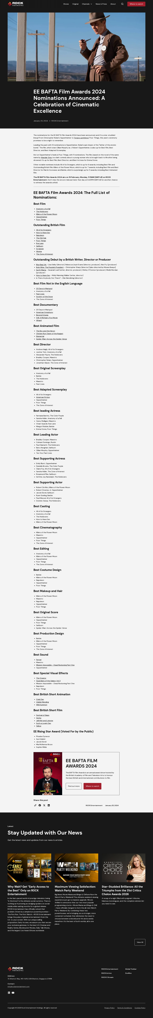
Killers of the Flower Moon (46, 214)
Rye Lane (39, 243)
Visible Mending (42, 702)
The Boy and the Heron (45, 331)
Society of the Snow (44, 296)
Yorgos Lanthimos (81, 138)
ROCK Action (106, 973)
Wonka (39, 251)
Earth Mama (41, 270)
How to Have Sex (43, 232)
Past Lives (40, 294)
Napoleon (40, 235)
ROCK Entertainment (109, 969)
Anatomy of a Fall (43, 209)
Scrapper (40, 249)
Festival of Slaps (42, 715)
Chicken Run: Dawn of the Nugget (49, 333)
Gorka (38, 718)
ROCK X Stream (107, 977)
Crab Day (40, 699)
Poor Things (41, 219)
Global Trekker (131, 969)
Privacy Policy (110, 1008)
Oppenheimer (41, 217)
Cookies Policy (140, 1008)
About (113, 4)
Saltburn (39, 246)
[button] (87, 4)
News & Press (101, 4)
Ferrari (38, 660)
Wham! (39, 320)
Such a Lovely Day (43, 723)
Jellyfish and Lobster (44, 720)
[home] (15, 4)
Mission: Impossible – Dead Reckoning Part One (55, 665)
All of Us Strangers (43, 230)
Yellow (38, 726)
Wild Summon (41, 705)
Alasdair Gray (46, 157)
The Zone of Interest (44, 254)
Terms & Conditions (124, 1008)
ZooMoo (128, 973)
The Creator (41, 678)
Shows (66, 4)
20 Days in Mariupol (44, 288)
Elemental (40, 336)
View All (140, 942)
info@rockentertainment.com (18, 987)
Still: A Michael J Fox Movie (47, 318)
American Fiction (43, 397)
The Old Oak (41, 238)
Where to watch (136, 4)
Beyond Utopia (42, 315)
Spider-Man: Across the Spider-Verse (51, 339)
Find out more (74, 786)
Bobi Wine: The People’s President (50, 267)
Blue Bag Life (41, 264)
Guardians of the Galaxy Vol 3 (48, 681)
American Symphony (44, 312)
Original (75, 4)
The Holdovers (42, 211)
